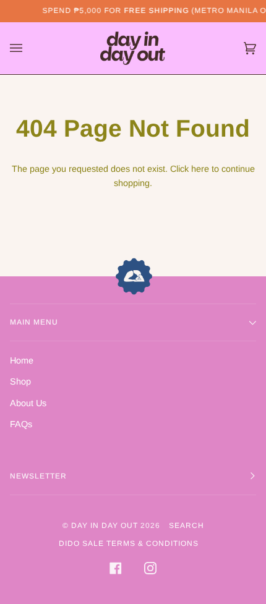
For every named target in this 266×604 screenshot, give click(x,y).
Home (21, 360)
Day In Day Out (104, 525)
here (200, 169)
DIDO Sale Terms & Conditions (129, 543)
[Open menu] (28, 48)
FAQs (21, 424)
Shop (20, 381)
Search (186, 525)
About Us (28, 403)
